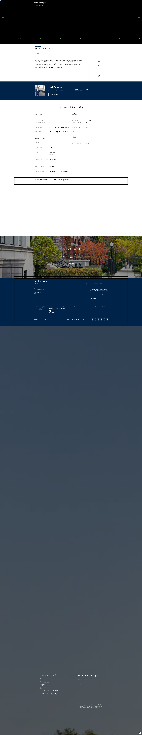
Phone (79, 689)
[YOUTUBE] (101, 319)
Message (80, 694)
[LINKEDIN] (98, 319)
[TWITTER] (104, 319)
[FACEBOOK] (95, 319)
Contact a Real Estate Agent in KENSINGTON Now (46, 182)
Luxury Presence (44, 319)
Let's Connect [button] (71, 263)
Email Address (92, 285)
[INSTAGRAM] (92, 319)
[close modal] (130, 237)
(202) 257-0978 (78, 90)
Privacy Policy (104, 294)
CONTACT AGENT (54, 94)
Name (79, 679)
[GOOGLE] (107, 319)
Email (79, 684)
